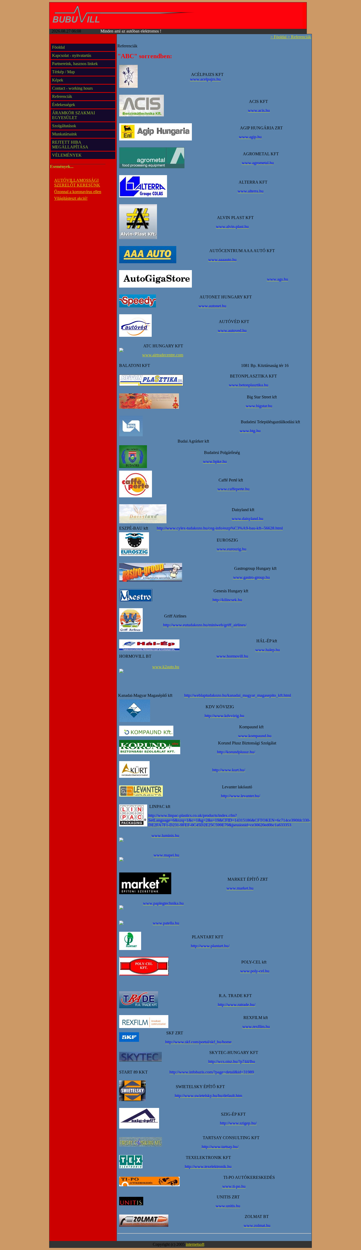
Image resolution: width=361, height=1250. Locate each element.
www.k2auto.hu (165, 667)
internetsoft (195, 1244)
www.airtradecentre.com (162, 355)
